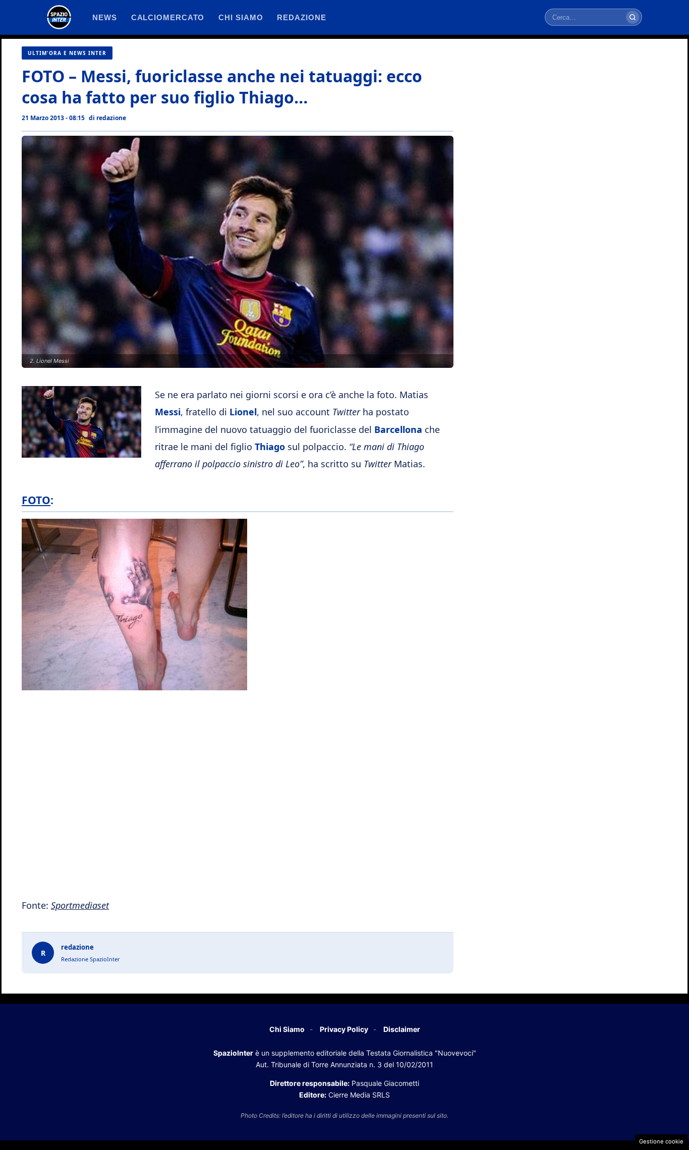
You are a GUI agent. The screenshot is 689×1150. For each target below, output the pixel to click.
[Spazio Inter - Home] (59, 17)
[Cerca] (632, 17)
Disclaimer (401, 1029)
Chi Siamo (287, 1029)
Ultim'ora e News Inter (67, 53)
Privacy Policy (344, 1029)
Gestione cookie (661, 1141)
